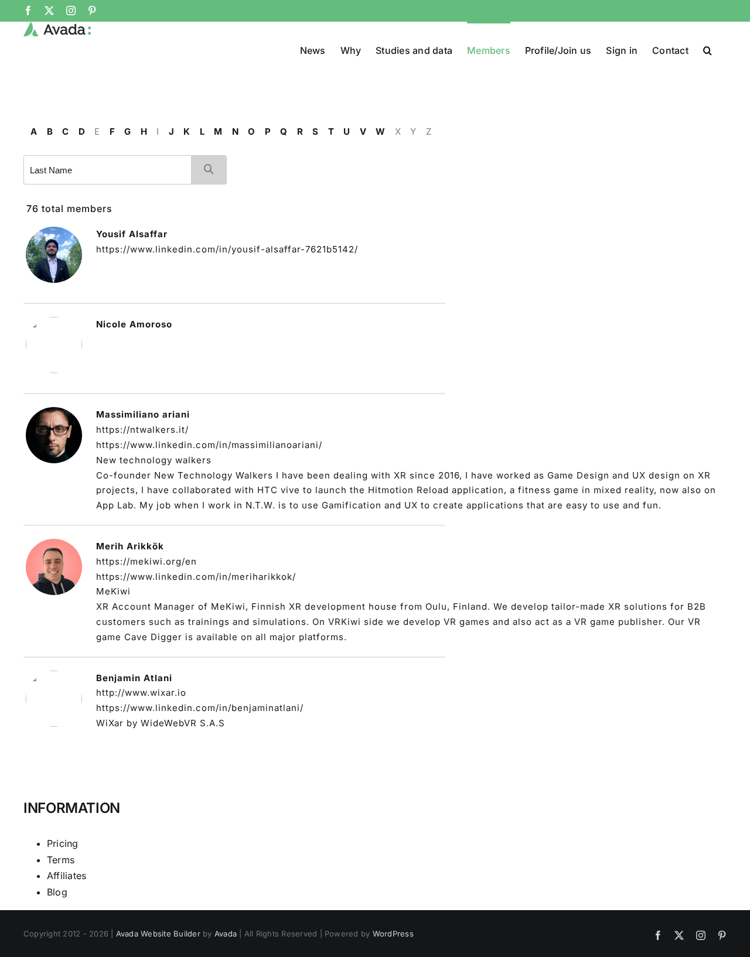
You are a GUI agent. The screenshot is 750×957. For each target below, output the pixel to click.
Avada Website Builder (158, 933)
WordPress (393, 933)
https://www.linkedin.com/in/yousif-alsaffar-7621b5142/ (227, 249)
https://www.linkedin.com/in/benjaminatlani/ (200, 707)
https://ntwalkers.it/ (142, 429)
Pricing (63, 843)
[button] (707, 49)
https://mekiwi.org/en (146, 561)
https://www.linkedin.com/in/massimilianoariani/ (209, 444)
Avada (225, 933)
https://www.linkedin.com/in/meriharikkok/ (196, 576)
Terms (60, 860)
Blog (57, 892)
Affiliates (66, 875)
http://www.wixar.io (141, 692)
